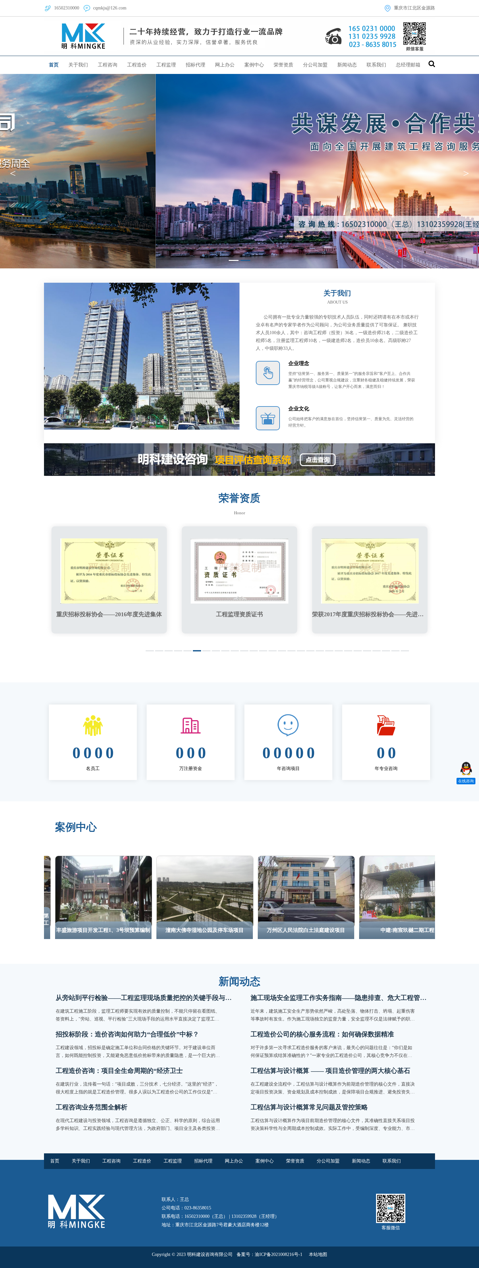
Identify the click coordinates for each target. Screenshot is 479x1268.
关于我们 (78, 64)
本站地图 (318, 1254)
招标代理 (195, 64)
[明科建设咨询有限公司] (239, 36)
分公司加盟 (315, 64)
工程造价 (137, 64)
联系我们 (376, 64)
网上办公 (225, 64)
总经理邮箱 (408, 64)
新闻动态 (347, 64)
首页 (54, 64)
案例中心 (254, 64)
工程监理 (166, 64)
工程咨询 (107, 64)
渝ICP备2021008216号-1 (278, 1254)
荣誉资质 (283, 64)
